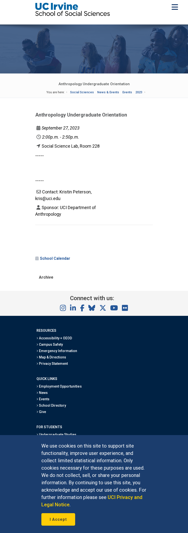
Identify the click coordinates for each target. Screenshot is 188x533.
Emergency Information (57, 351)
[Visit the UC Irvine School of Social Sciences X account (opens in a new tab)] (102, 308)
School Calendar (55, 258)
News (43, 393)
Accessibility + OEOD (55, 338)
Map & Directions (52, 357)
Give (42, 412)
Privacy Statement (53, 364)
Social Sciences (82, 92)
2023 (138, 92)
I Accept (58, 519)
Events (127, 92)
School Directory (52, 405)
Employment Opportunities (60, 386)
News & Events (108, 92)
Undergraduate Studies (57, 435)
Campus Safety (50, 344)
